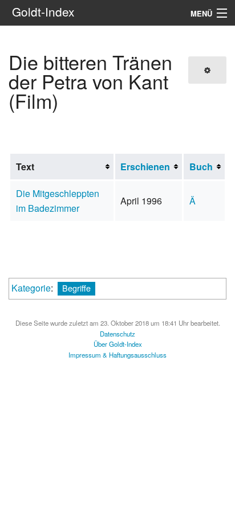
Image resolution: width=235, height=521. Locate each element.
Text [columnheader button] (25, 166)
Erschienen (145, 166)
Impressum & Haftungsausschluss (117, 354)
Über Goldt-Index (118, 343)
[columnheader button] (148, 166)
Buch (201, 166)
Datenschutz (117, 333)
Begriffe (76, 288)
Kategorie (31, 287)
